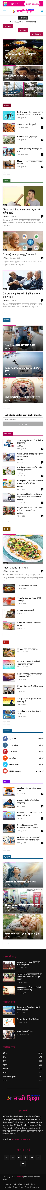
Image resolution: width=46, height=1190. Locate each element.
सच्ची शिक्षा (7, 62)
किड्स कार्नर (8, 72)
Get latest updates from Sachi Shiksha (23, 415)
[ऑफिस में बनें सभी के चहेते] (9, 1034)
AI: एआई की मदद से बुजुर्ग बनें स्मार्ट (19, 254)
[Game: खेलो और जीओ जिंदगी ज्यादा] (9, 1022)
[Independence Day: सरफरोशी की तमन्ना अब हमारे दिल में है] (9, 990)
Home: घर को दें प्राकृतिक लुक (27, 137)
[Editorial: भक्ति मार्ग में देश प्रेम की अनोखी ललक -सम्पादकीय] (9, 664)
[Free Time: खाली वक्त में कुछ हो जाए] (23, 338)
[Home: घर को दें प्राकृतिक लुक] (9, 139)
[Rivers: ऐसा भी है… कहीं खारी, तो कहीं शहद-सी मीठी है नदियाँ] (9, 677)
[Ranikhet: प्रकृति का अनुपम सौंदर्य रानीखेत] (33, 90)
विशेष (5, 642)
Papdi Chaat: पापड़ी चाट (15, 567)
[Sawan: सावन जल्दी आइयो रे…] (9, 652)
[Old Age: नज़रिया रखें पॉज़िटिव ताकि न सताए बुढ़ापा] (23, 280)
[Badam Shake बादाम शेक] (9, 613)
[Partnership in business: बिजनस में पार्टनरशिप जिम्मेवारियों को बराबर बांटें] (9, 115)
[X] (38, 1157)
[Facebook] (6, 1157)
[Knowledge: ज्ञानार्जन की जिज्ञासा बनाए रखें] (9, 689)
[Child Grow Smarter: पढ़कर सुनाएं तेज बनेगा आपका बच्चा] (23, 75)
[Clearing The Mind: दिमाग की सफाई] (23, 875)
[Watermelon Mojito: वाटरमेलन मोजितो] (9, 625)
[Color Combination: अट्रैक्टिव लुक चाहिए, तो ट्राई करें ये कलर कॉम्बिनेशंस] (9, 497)
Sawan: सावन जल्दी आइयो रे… (27, 649)
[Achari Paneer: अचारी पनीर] (9, 588)
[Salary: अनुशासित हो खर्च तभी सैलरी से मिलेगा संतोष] (9, 443)
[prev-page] (4, 173)
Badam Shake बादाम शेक (26, 610)
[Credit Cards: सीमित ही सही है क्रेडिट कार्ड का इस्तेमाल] (9, 457)
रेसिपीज (7, 50)
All (22, 529)
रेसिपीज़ (6, 529)
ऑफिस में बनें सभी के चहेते (25, 1031)
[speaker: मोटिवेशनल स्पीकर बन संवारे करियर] (9, 791)
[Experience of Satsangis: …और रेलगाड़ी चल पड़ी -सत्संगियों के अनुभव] (13, 90)
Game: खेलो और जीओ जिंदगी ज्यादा (28, 1019)
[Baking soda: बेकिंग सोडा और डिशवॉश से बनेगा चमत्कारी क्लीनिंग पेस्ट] (9, 483)
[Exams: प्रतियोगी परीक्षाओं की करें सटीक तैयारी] (9, 803)
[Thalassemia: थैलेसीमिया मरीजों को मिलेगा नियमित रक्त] (23, 901)
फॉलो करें (41, 745)
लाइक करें (41, 739)
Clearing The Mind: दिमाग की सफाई (20, 881)
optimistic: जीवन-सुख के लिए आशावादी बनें (22, 933)
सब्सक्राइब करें (39, 771)
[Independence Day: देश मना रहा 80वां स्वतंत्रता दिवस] (9, 965)
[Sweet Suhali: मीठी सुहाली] (9, 127)
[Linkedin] (19, 1157)
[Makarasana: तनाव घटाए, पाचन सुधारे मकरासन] (9, 164)
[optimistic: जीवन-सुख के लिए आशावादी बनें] (23, 926)
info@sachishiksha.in (21, 1139)
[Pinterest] (25, 1157)
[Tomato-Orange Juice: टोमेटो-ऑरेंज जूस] (9, 601)
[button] (4, 11)
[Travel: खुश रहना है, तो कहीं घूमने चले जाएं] (9, 151)
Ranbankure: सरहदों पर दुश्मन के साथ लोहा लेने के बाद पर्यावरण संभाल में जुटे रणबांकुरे (29, 976)
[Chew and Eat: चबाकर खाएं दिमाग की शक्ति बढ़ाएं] (23, 196)
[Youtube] (22, 1163)
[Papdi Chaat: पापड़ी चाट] (23, 549)
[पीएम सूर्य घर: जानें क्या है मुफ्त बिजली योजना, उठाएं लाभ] (9, 1010)
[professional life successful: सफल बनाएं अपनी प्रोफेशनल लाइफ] (9, 840)
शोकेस (4, 205)
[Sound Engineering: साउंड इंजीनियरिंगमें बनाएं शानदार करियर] (9, 828)
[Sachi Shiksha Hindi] (23, 1097)
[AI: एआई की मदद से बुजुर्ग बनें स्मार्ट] (23, 241)
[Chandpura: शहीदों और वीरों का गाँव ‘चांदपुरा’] (9, 714)
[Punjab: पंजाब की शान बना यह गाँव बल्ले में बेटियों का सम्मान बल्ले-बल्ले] (9, 510)
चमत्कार (7, 83)
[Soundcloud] (31, 1157)
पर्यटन (27, 86)
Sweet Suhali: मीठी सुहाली (26, 124)
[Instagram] (12, 1157)
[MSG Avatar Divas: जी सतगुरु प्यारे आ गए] (23, 390)
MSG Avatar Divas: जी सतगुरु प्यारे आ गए (22, 397)
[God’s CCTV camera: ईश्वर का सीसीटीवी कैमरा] (23, 364)
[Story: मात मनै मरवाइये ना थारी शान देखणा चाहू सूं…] (9, 701)
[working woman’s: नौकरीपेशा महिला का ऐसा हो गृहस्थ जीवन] (9, 470)
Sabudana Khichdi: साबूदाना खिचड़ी (23, 22)
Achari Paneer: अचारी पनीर (27, 586)
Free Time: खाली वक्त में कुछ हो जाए (20, 345)
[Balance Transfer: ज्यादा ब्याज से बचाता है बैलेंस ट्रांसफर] (9, 815)
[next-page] (8, 173)
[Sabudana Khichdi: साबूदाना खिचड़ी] (23, 52)
